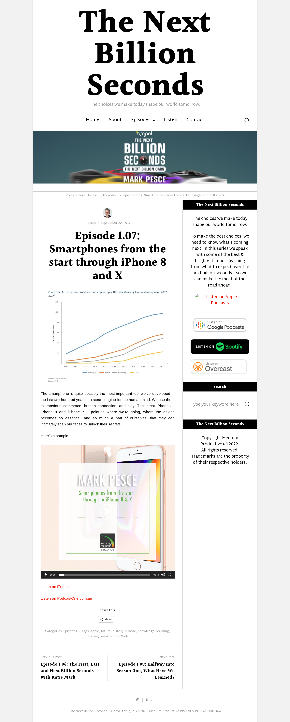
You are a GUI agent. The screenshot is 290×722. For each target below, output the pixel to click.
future (106, 631)
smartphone (110, 637)
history (117, 631)
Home (92, 120)
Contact (195, 120)
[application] (108, 512)
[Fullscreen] (169, 575)
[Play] (46, 575)
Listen (170, 120)
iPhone (130, 631)
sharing (93, 637)
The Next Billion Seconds (88, 711)
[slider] (104, 575)
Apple (94, 631)
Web (124, 637)
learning (162, 631)
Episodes (141, 120)
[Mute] (163, 575)
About (115, 120)
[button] (107, 512)
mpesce (90, 223)
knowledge (146, 631)
